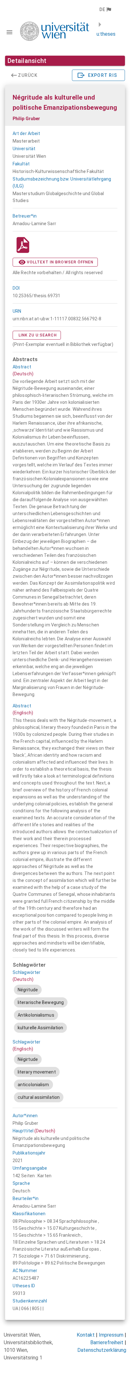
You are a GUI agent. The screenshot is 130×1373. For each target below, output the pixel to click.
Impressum (111, 1335)
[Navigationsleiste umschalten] (9, 32)
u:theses (106, 34)
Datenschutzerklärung (101, 1350)
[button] (105, 9)
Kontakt (86, 1335)
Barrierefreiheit (106, 1342)
